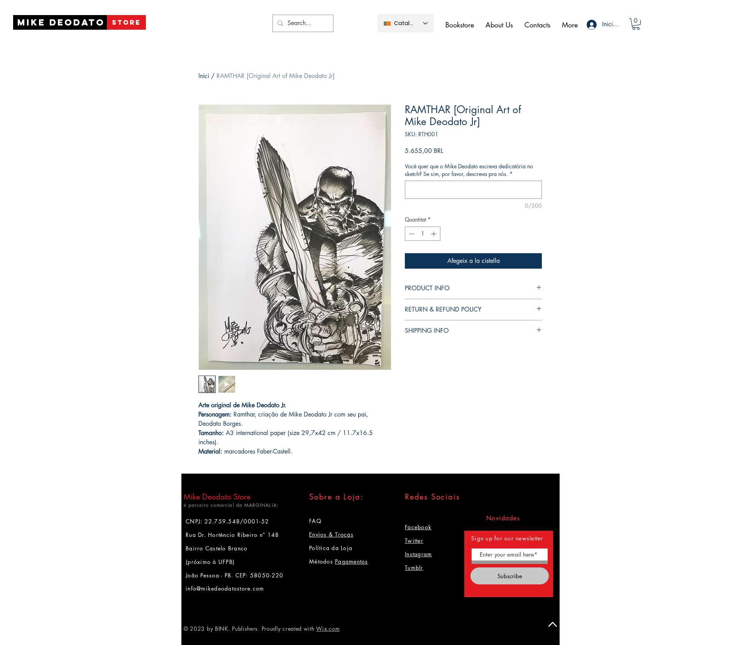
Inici (203, 76)
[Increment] (434, 233)
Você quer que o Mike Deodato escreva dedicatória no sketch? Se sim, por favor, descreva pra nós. (469, 170)
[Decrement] (411, 233)
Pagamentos (351, 561)
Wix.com (328, 628)
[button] (636, 24)
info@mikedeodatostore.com (225, 588)
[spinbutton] (423, 233)
